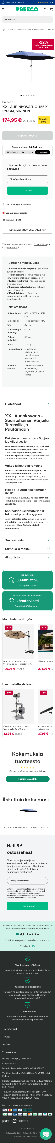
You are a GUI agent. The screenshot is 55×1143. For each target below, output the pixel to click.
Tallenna (27, 190)
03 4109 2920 (40, 244)
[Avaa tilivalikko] (45, 9)
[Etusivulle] (27, 9)
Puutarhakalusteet (23, 29)
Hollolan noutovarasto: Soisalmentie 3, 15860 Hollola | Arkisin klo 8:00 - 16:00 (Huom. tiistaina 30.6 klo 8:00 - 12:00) (27, 1083)
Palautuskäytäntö (30, 1133)
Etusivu (10, 29)
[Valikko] (3, 9)
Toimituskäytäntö (33, 1136)
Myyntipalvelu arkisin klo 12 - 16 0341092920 (23, 1068)
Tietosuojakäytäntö (13, 1133)
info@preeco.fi (9, 1063)
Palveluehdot (19, 1136)
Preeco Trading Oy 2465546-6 (16, 1058)
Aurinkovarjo (39, 29)
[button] (46, 1134)
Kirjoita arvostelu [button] (27, 779)
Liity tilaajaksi (28, 906)
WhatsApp (12, 247)
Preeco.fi (30, 1128)
